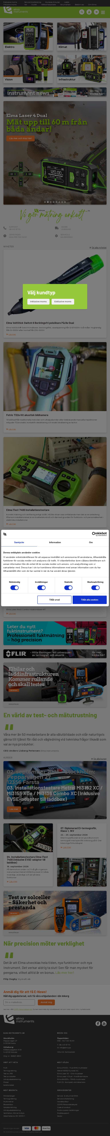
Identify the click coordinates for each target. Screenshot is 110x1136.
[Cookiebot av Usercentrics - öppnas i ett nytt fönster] (94, 534)
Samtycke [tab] (19, 542)
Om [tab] (91, 542)
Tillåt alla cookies (89, 599)
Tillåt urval (54, 599)
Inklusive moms (38, 301)
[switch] (41, 587)
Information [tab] (55, 542)
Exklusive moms (62, 301)
